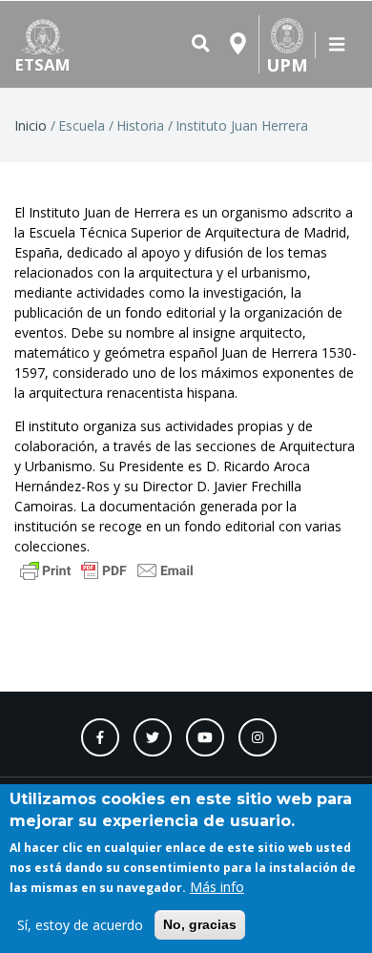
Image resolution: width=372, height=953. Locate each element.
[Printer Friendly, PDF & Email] (106, 569)
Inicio (30, 125)
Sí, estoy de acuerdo (80, 925)
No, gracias (200, 924)
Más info (217, 887)
